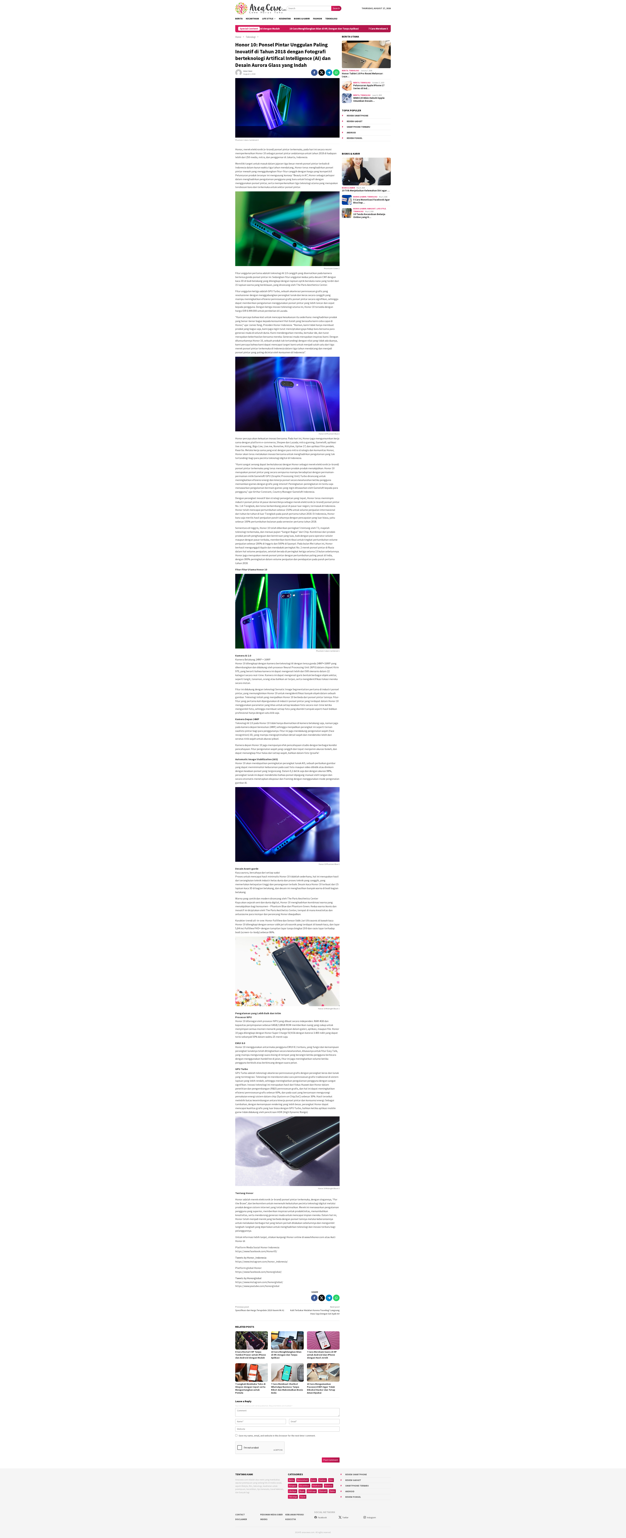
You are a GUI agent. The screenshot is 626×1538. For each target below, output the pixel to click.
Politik (332, 1491)
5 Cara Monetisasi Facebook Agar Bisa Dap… (371, 201)
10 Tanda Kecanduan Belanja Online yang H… (369, 216)
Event (313, 1480)
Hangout (371, 209)
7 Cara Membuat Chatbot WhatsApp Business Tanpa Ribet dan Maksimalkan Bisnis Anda (287, 1388)
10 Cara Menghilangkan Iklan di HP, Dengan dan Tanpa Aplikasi (286, 1354)
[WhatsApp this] (336, 72)
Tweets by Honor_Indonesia (250, 1257)
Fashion (322, 1480)
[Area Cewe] (261, 8)
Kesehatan (317, 1485)
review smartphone (357, 115)
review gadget (355, 121)
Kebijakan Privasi (294, 1514)
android (351, 132)
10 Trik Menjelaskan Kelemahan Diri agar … (366, 190)
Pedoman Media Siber (271, 1514)
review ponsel (354, 138)
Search (336, 8)
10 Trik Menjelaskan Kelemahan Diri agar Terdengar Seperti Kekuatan (378, 28)
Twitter (345, 1517)
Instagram (371, 1517)
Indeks (264, 1519)
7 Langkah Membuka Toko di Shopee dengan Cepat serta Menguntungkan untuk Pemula (250, 1388)
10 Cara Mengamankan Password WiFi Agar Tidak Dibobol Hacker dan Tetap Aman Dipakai (321, 1388)
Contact (240, 1514)
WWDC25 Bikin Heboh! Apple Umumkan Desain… (369, 99)
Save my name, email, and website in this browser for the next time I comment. (277, 1435)
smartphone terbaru (358, 127)
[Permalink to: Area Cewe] (238, 72)
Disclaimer (241, 1519)
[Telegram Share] (329, 72)
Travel (302, 1496)
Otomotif (323, 1491)
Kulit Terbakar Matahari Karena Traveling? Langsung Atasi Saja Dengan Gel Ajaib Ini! (315, 1310)
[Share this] (314, 72)
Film (331, 1480)
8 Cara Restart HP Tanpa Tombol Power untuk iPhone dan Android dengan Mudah (250, 1354)
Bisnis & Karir (348, 188)
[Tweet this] (321, 72)
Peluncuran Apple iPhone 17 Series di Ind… (368, 87)
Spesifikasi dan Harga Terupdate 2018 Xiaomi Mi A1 (259, 1308)
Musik (301, 1491)
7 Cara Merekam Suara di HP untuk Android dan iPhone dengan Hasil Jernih (287, 28)
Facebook (322, 1517)
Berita (345, 71)
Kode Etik (290, 1519)
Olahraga (312, 1491)
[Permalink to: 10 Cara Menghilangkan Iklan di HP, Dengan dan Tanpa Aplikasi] (287, 1340)
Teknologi (354, 71)
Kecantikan (304, 1485)
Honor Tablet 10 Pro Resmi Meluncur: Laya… (362, 75)
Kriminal (328, 1485)
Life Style (381, 209)
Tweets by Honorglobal (248, 1278)
